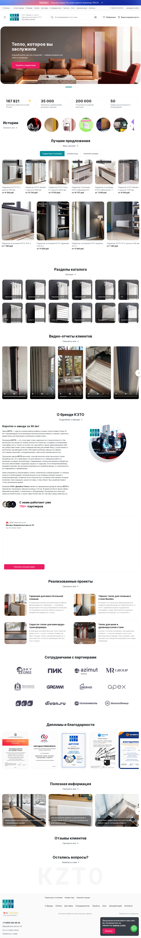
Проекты (96, 906)
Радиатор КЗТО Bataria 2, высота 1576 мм (128, 188)
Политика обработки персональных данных (75, 914)
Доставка (68, 906)
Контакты (128, 906)
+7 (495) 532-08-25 (11, 923)
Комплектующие (83, 898)
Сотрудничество (82, 906)
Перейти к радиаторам (26, 67)
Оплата (59, 906)
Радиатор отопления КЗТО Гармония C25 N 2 (53, 244)
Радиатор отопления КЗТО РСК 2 (16, 243)
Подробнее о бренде (69, 419)
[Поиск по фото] (95, 17)
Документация (115, 906)
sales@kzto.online (132, 8)
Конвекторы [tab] (72, 154)
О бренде (49, 906)
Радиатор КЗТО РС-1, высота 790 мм (11, 188)
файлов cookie (119, 925)
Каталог (69, 274)
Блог (104, 906)
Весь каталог (69, 146)
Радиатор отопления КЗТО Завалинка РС (81, 188)
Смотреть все (9, 128)
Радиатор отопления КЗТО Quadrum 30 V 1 (87, 244)
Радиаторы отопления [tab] (52, 154)
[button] (63, 87)
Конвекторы (69, 898)
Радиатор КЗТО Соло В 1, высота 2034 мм (58, 188)
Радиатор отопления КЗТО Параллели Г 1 (104, 188)
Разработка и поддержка (128, 914)
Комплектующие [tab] (91, 154)
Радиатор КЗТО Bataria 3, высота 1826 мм (35, 188)
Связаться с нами (10, 934)
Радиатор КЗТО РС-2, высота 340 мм (123, 243)
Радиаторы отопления (53, 898)
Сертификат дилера (28, 19)
